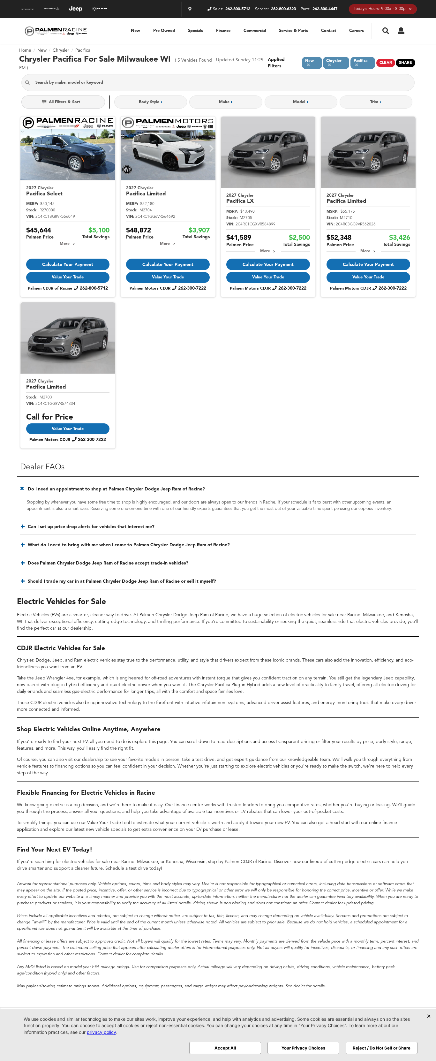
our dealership (77, 628)
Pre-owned (164, 31)
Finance (223, 31)
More (65, 244)
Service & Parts (293, 31)
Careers (356, 31)
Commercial (255, 31)
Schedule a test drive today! (133, 868)
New (135, 31)
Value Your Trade (68, 277)
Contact (328, 31)
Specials (195, 31)
